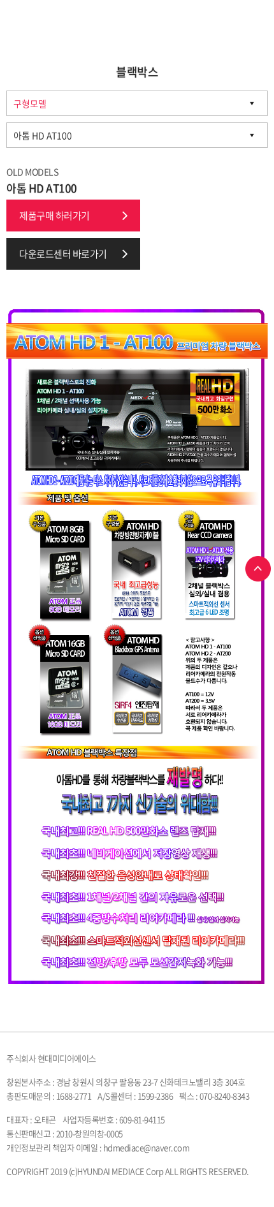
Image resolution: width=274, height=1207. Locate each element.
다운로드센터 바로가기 (63, 254)
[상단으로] (258, 569)
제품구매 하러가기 (54, 215)
